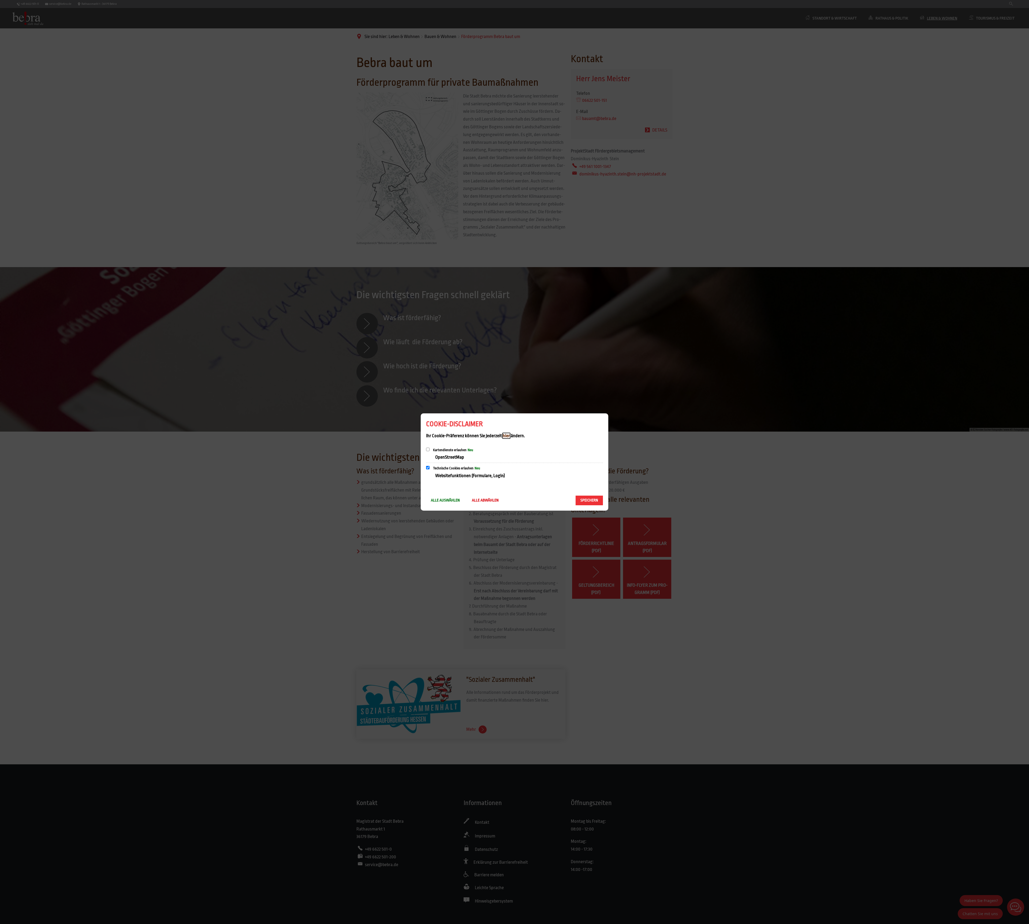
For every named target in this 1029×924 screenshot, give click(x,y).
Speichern (589, 500)
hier (506, 435)
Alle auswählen (445, 500)
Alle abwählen (485, 500)
